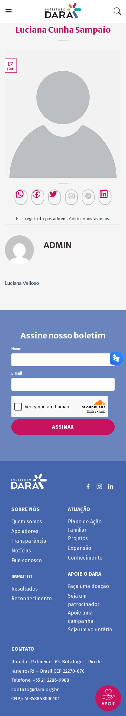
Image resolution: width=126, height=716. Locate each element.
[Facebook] (37, 197)
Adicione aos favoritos (89, 218)
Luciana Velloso (22, 283)
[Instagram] (99, 486)
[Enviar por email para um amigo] (71, 197)
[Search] (117, 11)
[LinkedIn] (110, 486)
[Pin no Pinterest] (88, 197)
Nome (16, 349)
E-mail (16, 373)
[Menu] (8, 11)
